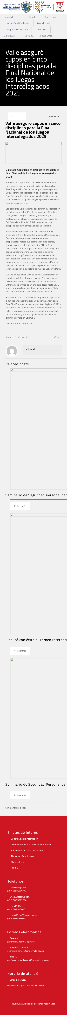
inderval (30, 349)
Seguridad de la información (24, 838)
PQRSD (14, 867)
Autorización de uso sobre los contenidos (30, 844)
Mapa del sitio (17, 862)
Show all (55, 116)
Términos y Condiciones (22, 856)
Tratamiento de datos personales (26, 850)
